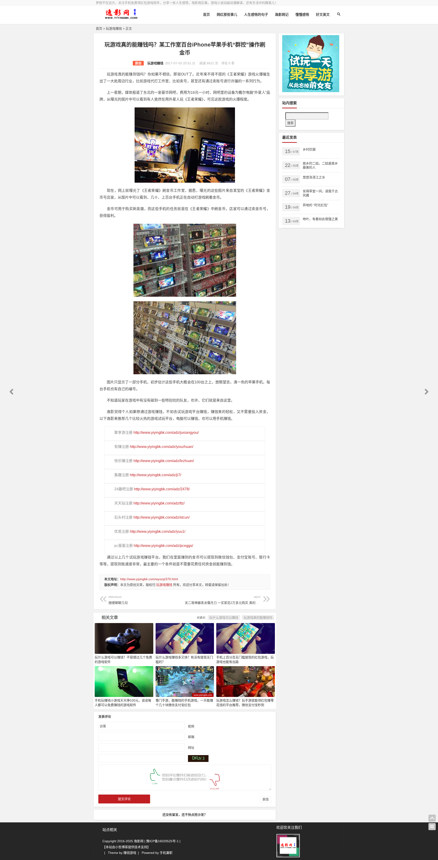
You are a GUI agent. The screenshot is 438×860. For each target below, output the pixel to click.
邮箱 (191, 736)
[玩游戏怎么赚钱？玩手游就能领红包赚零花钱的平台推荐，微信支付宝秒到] (245, 681)
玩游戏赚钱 (114, 28)
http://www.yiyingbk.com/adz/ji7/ (155, 475)
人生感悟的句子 (256, 14)
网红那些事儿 (227, 14)
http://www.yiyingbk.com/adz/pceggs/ (163, 546)
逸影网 (138, 841)
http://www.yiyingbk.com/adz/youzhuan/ (161, 447)
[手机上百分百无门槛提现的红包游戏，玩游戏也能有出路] (245, 638)
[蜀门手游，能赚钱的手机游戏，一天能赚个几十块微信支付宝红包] (185, 681)
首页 (206, 14)
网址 (191, 747)
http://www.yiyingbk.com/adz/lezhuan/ (163, 461)
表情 (265, 799)
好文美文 (323, 14)
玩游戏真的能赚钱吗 (258, 617)
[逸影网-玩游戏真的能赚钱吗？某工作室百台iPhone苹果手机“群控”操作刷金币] (121, 18)
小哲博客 (121, 847)
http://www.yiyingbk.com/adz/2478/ (162, 489)
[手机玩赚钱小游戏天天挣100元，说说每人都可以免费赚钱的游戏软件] (124, 681)
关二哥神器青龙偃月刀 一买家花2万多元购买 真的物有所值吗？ (230, 600)
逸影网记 (282, 14)
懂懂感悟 (302, 14)
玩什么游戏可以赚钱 (223, 617)
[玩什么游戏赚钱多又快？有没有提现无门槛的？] (185, 638)
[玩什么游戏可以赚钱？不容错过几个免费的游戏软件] (124, 638)
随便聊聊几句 (118, 600)
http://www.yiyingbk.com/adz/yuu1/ (157, 531)
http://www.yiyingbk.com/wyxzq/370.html (149, 579)
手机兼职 (166, 853)
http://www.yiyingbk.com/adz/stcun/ (161, 517)
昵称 (191, 726)
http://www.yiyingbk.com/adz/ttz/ (159, 503)
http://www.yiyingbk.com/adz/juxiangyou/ (166, 432)
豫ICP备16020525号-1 (162, 841)
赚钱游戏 (129, 853)
